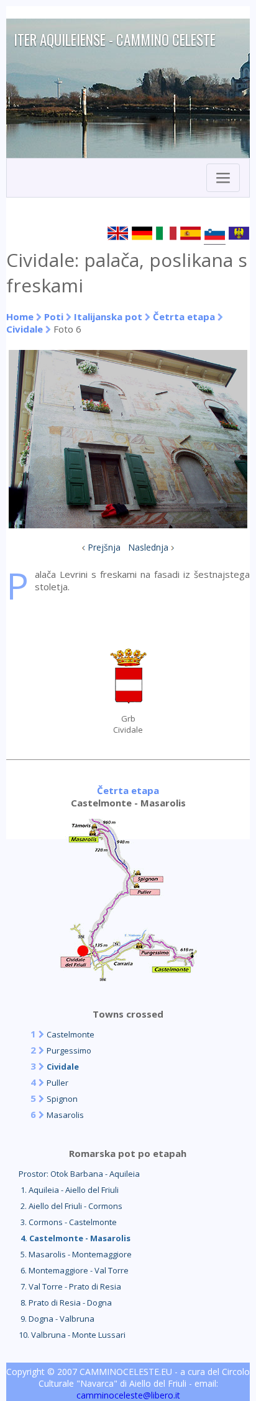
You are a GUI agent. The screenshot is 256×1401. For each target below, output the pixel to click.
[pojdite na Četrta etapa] (128, 977)
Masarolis (65, 1114)
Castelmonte (70, 1034)
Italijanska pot (108, 316)
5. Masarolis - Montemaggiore (75, 1254)
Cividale (24, 329)
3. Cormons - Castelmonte (68, 1222)
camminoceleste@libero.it (128, 1395)
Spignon (62, 1098)
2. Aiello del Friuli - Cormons (70, 1205)
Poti (53, 316)
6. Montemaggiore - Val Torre (74, 1270)
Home (20, 316)
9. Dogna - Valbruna (56, 1318)
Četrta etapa (184, 316)
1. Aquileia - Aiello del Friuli (69, 1189)
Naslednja (148, 547)
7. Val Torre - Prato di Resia (70, 1286)
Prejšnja (104, 547)
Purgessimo (69, 1050)
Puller (57, 1082)
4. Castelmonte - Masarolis (74, 1238)
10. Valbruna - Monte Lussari (72, 1334)
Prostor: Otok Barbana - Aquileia (79, 1173)
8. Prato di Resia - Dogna (65, 1302)
